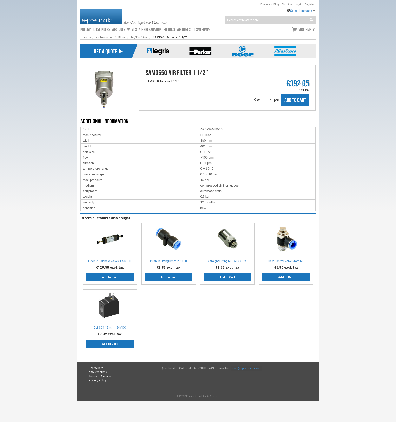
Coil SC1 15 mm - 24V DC (110, 327)
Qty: (257, 100)
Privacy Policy (97, 380)
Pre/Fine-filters (139, 37)
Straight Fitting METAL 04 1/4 (227, 261)
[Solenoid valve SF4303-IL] (110, 240)
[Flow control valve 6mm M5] (286, 240)
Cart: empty (306, 29)
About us (287, 4)
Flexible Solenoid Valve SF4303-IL (109, 261)
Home (87, 37)
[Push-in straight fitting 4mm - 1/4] (227, 240)
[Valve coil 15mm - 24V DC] (110, 307)
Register (310, 4)
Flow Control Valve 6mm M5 (286, 261)
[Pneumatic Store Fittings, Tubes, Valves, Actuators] (101, 16)
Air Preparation (104, 37)
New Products (98, 372)
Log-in (298, 4)
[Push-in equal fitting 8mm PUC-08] (169, 240)
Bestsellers (96, 368)
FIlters (122, 37)
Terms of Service (100, 376)
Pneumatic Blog (269, 4)
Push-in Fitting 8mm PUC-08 (168, 261)
